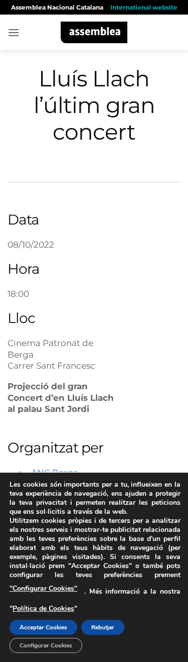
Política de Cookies (43, 608)
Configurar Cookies (46, 645)
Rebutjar (102, 627)
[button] (14, 32)
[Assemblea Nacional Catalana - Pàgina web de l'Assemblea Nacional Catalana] (94, 32)
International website (143, 7)
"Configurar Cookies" (43, 588)
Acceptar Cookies (43, 627)
